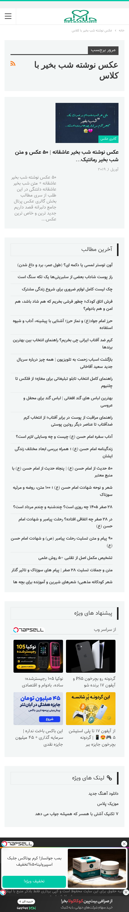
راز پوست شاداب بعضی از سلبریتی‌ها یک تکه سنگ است (65, 277)
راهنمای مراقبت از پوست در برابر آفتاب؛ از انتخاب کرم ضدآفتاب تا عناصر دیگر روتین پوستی (68, 421)
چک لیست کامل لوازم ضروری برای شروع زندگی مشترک (67, 289)
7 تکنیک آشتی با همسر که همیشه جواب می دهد (76, 814)
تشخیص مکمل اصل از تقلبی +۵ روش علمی (75, 558)
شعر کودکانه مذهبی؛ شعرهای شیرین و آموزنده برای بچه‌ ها (62, 582)
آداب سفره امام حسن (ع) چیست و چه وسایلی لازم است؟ (64, 437)
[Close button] (126, 892)
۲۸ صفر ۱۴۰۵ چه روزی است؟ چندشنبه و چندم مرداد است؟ (62, 507)
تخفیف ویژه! (34, 881)
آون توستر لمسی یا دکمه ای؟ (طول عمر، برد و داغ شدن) (64, 265)
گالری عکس (108, 138)
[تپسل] (3, 892)
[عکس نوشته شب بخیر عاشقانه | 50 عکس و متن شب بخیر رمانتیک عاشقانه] (87, 123)
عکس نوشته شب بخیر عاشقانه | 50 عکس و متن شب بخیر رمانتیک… (66, 156)
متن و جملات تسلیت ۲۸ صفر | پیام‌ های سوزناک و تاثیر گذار (61, 570)
